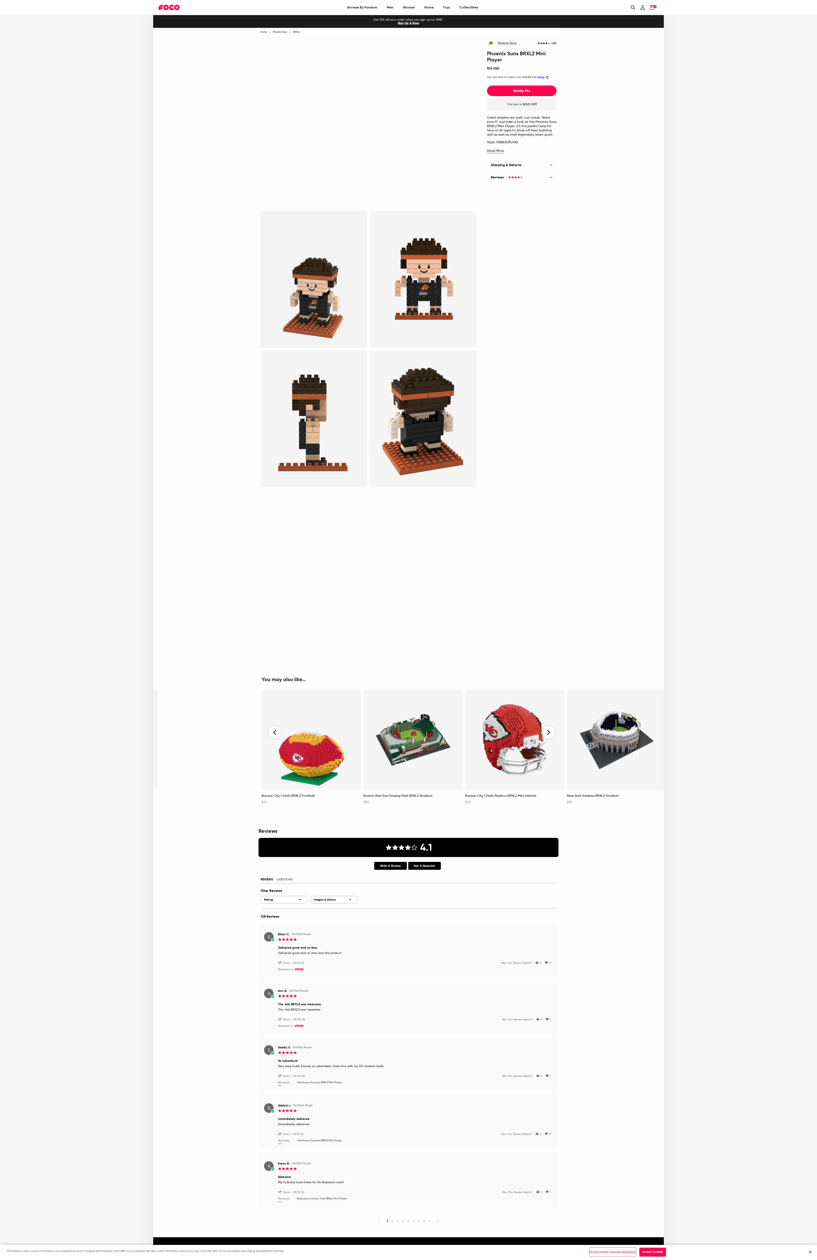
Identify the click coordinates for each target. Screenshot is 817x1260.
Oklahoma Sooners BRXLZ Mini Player (319, 1082)
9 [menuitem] (429, 1221)
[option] (408, 21)
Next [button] (548, 732)
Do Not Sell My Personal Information (613, 1252)
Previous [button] (275, 732)
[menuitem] (362, 7)
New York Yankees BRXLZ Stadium (593, 796)
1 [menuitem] (387, 1221)
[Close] (810, 1252)
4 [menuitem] (403, 1221)
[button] (285, 963)
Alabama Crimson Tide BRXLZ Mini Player (322, 1198)
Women (409, 7)
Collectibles (468, 7)
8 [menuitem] (424, 1221)
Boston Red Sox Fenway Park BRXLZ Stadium (398, 796)
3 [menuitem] (398, 1221)
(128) (554, 43)
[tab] (390, 866)
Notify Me (521, 90)
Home (429, 7)
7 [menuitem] (419, 1221)
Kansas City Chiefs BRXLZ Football (288, 796)
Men (390, 7)
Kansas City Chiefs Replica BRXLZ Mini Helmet (500, 796)
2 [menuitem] (392, 1221)
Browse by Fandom (362, 7)
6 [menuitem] (414, 1221)
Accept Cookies (652, 1252)
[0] (650, 7)
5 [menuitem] (408, 1221)
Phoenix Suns (507, 43)
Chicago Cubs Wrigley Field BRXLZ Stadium (194, 796)
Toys (446, 7)
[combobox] (284, 899)
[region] (408, 1252)
